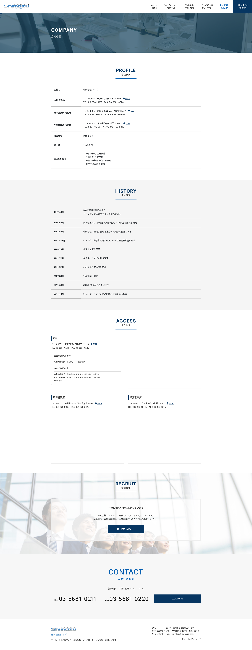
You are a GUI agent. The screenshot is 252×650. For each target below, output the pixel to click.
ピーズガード (207, 6)
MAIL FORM (177, 599)
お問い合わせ (128, 529)
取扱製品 (189, 6)
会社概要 (223, 6)
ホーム (154, 6)
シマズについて (171, 6)
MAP (127, 98)
